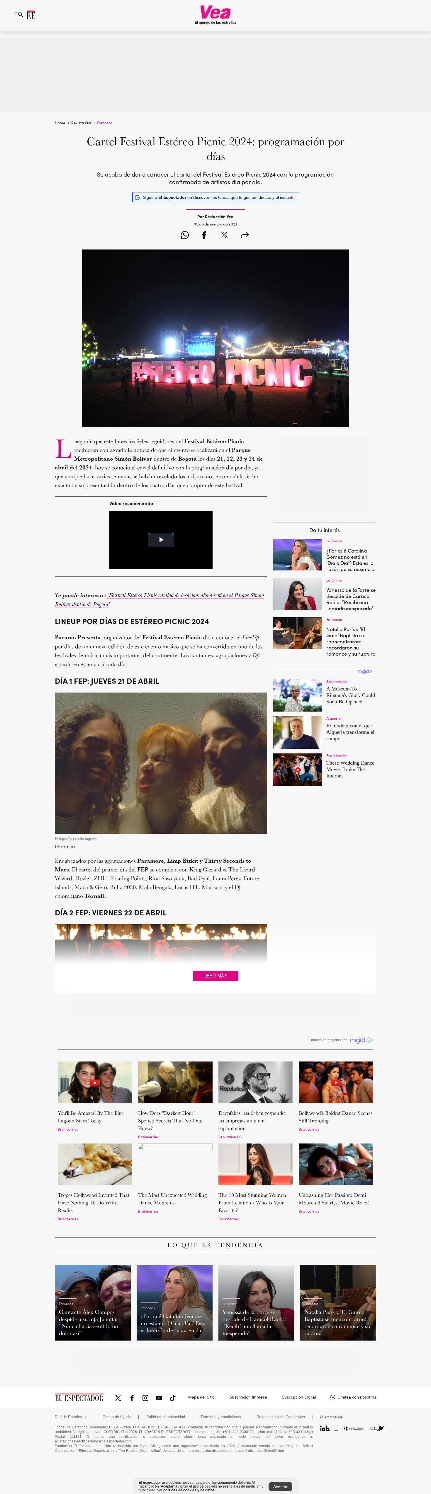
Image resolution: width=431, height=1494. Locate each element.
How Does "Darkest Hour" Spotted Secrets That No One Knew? (170, 1120)
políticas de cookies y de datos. (189, 1490)
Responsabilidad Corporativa (281, 1417)
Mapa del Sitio (201, 1397)
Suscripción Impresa (248, 1397)
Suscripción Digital (299, 1397)
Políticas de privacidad (165, 1417)
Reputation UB (230, 1136)
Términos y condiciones (221, 1417)
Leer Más (215, 975)
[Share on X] (224, 235)
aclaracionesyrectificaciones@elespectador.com (93, 1441)
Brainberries (68, 1129)
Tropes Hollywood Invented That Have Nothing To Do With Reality (93, 1202)
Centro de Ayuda (117, 1417)
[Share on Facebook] (204, 235)
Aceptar (280, 1486)
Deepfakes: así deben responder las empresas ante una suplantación (252, 1120)
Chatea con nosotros (356, 1397)
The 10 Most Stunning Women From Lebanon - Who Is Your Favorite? (252, 1202)
